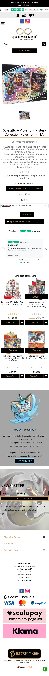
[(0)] (30, 15)
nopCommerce (28, 665)
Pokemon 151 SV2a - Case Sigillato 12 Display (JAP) (12, 303)
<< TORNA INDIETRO (24, 51)
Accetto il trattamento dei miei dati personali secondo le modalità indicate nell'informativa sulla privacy (22, 508)
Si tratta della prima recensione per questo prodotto (24, 176)
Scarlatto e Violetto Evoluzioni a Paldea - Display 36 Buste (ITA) (36, 304)
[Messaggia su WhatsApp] (45, 671)
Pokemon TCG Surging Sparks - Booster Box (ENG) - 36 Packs (12, 358)
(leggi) (2, 513)
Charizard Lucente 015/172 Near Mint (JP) (36, 357)
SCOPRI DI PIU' (24, 461)
